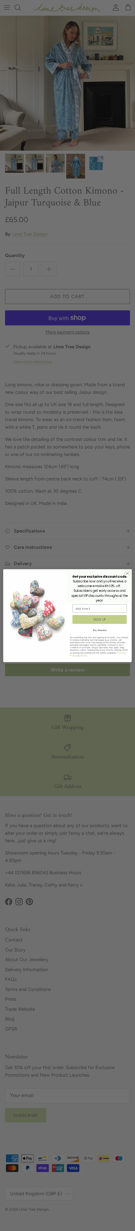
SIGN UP (99, 619)
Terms (83, 655)
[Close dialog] (127, 573)
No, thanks (99, 629)
